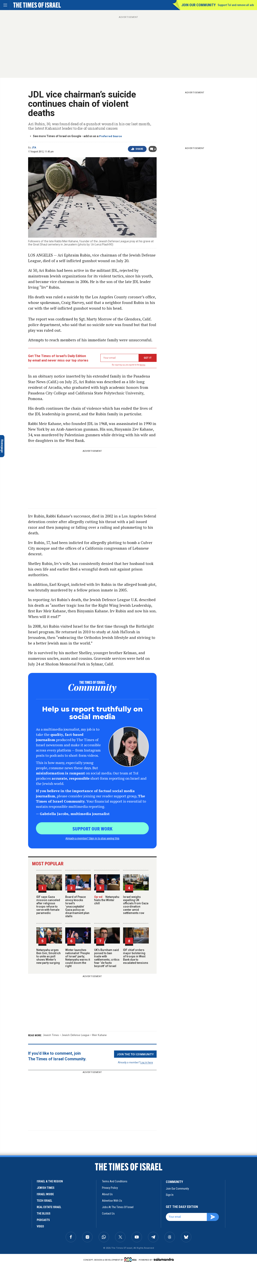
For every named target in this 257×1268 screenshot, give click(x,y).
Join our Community (198, 5)
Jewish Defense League (75, 1035)
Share (139, 149)
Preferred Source (110, 136)
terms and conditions (114, 1181)
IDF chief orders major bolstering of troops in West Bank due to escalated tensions (135, 956)
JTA (34, 147)
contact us (108, 1213)
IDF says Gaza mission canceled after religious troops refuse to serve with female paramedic (48, 905)
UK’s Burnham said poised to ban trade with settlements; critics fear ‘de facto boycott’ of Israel (106, 958)
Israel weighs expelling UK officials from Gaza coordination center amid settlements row (135, 905)
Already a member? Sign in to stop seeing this (92, 838)
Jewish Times (51, 1035)
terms (142, 365)
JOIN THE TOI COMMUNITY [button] (135, 1054)
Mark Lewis (12, 1212)
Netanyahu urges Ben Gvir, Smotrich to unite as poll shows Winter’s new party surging (48, 956)
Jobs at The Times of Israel (118, 1207)
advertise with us (112, 1200)
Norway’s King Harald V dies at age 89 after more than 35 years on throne (28, 1198)
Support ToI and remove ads (236, 5)
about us (107, 1194)
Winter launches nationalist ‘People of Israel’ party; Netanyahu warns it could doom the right (77, 958)
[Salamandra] (164, 1259)
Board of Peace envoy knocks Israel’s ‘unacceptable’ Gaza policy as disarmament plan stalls (77, 906)
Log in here (146, 1062)
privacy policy (110, 1187)
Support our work (92, 828)
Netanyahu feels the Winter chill (106, 900)
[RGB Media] (131, 1259)
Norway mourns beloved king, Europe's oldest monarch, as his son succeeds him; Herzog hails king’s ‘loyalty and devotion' (29, 1222)
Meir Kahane (99, 1035)
